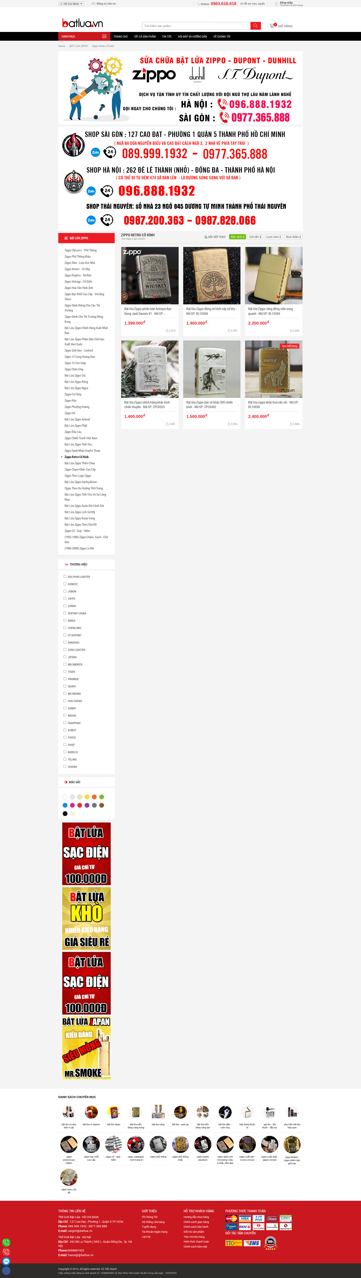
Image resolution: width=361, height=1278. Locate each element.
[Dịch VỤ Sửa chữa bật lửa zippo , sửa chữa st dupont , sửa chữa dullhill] (180, 87)
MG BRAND (74, 694)
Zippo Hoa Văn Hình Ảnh (79, 288)
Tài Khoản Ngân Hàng (154, 1232)
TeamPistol (73, 723)
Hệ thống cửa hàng (153, 1222)
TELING (72, 759)
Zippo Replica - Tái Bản (78, 275)
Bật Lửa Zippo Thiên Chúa (80, 463)
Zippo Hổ (70, 413)
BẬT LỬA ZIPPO (78, 46)
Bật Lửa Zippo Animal (77, 419)
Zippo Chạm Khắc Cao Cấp (80, 469)
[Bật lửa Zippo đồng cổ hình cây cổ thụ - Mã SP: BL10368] (212, 275)
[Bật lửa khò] (86, 918)
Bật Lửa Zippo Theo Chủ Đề (81, 524)
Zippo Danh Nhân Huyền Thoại (82, 450)
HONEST (72, 584)
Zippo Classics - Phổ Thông (81, 250)
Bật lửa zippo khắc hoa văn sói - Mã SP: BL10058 (273, 404)
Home (61, 46)
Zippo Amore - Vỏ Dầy (77, 269)
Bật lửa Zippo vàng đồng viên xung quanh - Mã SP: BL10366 (270, 310)
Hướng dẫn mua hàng (196, 1217)
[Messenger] (6, 1271)
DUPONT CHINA (76, 613)
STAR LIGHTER (76, 650)
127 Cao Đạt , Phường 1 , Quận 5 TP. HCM (96, 1222)
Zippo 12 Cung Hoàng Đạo (80, 356)
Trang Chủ (121, 36)
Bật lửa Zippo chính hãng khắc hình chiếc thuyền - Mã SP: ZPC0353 (147, 404)
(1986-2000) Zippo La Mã (79, 548)
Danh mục (68, 36)
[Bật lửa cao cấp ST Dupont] (86, 983)
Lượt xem (272, 236)
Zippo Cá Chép (73, 394)
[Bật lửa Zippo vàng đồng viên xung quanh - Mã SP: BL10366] (274, 275)
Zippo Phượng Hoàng (77, 407)
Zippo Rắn (70, 400)
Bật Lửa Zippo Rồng (76, 382)
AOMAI (71, 708)
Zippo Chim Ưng (74, 369)
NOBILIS (72, 752)
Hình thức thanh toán (196, 1241)
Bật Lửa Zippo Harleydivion (81, 482)
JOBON (71, 591)
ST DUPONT (74, 635)
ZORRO (71, 606)
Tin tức (167, 36)
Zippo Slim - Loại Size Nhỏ (80, 263)
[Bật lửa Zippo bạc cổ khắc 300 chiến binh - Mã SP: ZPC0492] (212, 369)
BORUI (71, 621)
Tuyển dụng (149, 1227)
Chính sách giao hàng (196, 1222)
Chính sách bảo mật (195, 1246)
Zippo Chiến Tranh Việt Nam (81, 438)
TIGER (71, 672)
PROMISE (73, 679)
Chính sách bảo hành (196, 1227)
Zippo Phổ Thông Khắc (78, 256)
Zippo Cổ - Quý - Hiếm (77, 531)
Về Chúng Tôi (149, 1217)
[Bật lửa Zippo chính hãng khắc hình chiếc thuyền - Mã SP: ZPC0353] (150, 369)
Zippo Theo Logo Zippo (78, 475)
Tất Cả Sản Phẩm (145, 36)
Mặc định (236, 236)
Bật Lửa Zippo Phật (76, 425)
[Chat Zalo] (6, 1261)
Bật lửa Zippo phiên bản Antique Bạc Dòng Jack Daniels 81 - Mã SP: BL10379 (147, 311)
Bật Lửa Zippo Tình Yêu (78, 444)
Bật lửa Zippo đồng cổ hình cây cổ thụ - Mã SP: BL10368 (211, 310)
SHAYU (71, 686)
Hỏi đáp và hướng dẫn (192, 36)
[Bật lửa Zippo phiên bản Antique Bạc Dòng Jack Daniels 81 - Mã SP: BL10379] (150, 275)
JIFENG (72, 657)
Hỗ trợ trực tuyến (254, 3)
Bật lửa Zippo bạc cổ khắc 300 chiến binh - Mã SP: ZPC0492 (209, 404)
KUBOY (71, 730)
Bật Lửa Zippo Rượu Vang (80, 518)
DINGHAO (73, 642)
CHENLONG (74, 628)
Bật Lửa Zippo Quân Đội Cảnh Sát (84, 506)
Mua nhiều (292, 236)
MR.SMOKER (74, 664)
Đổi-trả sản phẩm (194, 1232)
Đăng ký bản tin (105, 3)
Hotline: (218, 4)
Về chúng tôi (222, 36)
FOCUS (71, 737)
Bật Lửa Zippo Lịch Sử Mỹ (80, 512)
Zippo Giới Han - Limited (79, 350)
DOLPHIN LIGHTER (78, 577)
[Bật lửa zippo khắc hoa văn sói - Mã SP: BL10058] (274, 369)
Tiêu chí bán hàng (194, 1237)
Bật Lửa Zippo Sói (75, 375)
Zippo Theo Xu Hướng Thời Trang (84, 488)
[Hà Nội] (6, 1242)
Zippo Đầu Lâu (73, 432)
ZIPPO (71, 599)
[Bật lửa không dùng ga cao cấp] (86, 853)
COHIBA (72, 767)
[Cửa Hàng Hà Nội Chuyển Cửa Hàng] (180, 178)
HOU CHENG (74, 701)
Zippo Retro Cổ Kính (77, 457)
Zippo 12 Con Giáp (75, 363)
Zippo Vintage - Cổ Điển (78, 281)
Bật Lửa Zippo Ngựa (76, 388)
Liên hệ (146, 1237)
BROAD (71, 715)
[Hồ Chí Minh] (6, 1252)
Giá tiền (254, 236)
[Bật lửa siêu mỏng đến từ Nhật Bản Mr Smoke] (86, 1047)
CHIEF (71, 745)
